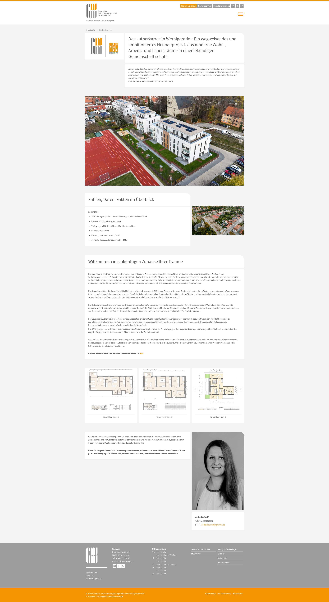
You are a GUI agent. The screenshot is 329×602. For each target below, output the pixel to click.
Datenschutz (210, 593)
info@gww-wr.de (125, 561)
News (196, 553)
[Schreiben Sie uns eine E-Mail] (242, 5)
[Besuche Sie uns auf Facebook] (119, 566)
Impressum (238, 593)
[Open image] (164, 141)
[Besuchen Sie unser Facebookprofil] (237, 5)
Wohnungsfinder (201, 549)
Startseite (90, 30)
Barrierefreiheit (224, 593)
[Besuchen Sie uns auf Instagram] (114, 566)
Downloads (222, 558)
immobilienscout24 (114, 596)
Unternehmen (223, 562)
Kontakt (220, 553)
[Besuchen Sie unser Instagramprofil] (233, 5)
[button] (240, 14)
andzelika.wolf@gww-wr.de (213, 524)
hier (141, 353)
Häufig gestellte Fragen (227, 549)
